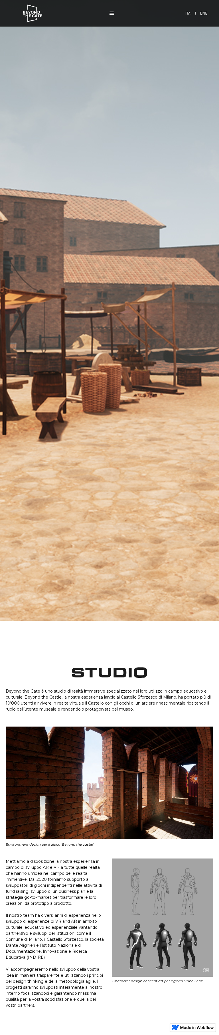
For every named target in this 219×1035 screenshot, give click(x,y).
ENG (204, 13)
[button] (109, 13)
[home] (115, 13)
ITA (187, 13)
